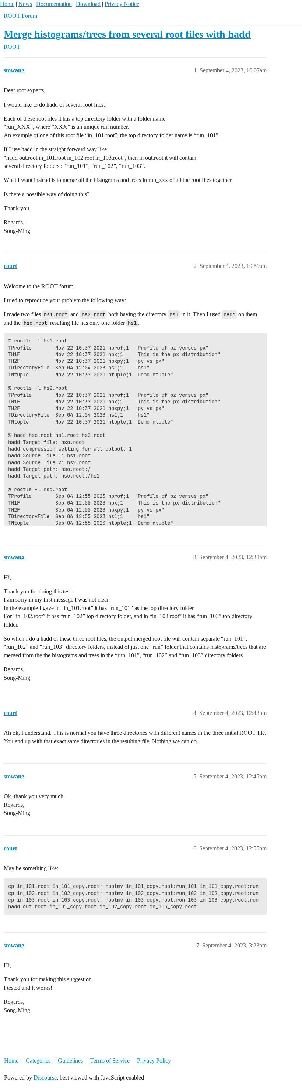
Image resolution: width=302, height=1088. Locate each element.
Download (88, 4)
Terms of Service (110, 1060)
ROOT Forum (20, 16)
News (25, 4)
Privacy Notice (122, 4)
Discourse (45, 1077)
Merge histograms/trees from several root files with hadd (127, 34)
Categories (38, 1060)
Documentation (54, 4)
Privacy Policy (154, 1060)
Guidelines (70, 1060)
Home (7, 4)
